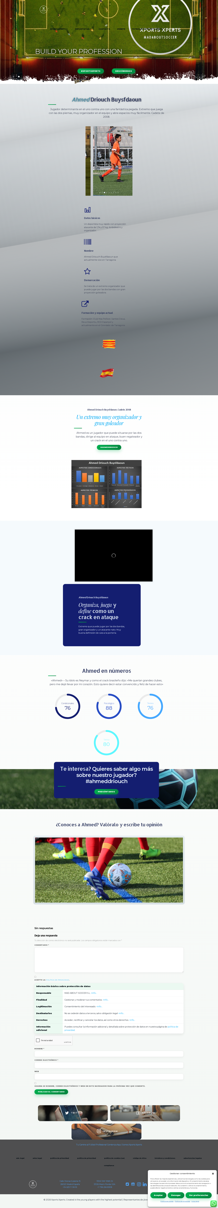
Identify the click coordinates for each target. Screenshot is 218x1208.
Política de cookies (166, 1201)
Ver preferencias (198, 1195)
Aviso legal (195, 1201)
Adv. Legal (20, 1158)
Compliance (109, 1165)
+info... (94, 993)
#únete (121, 29)
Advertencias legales (193, 1158)
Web (36, 1071)
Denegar (176, 1195)
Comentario (41, 945)
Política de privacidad (182, 1201)
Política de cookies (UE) (114, 1158)
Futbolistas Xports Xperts (147, 29)
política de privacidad (57, 980)
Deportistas (82, 29)
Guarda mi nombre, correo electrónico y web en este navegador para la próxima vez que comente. (89, 1086)
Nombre (39, 1049)
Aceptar (158, 1195)
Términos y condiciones (165, 1158)
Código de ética (139, 1158)
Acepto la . (52, 980)
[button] (213, 1173)
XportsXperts (58, 29)
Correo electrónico (46, 1060)
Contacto (104, 29)
